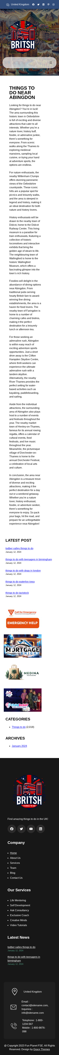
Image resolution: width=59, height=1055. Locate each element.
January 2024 (19, 746)
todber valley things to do (19, 548)
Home (13, 853)
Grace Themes (41, 1049)
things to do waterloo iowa (20, 581)
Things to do (19, 727)
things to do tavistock (17, 592)
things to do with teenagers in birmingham (29, 559)
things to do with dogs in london (23, 570)
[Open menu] (51, 62)
